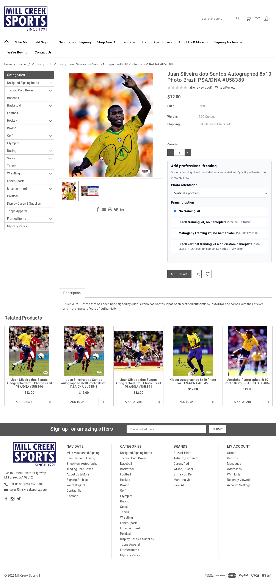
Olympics (13, 143)
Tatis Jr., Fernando (186, 458)
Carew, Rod (181, 463)
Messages (234, 463)
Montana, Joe (183, 480)
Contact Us (43, 52)
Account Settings (239, 485)
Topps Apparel (17, 211)
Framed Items (16, 218)
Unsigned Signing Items (23, 83)
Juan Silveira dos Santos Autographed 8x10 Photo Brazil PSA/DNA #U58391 (138, 383)
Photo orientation (184, 185)
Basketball (14, 105)
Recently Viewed (238, 480)
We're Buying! (18, 52)
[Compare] (257, 18)
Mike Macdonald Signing (33, 42)
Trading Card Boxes (157, 42)
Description (72, 293)
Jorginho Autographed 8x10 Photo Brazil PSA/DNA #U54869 (248, 381)
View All (179, 485)
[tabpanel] (29, 366)
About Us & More (191, 42)
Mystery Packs (17, 226)
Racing (11, 150)
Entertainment (17, 188)
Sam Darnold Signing (75, 42)
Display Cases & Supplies (24, 203)
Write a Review (225, 87)
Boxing (11, 128)
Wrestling (13, 173)
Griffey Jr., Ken (183, 474)
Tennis (11, 166)
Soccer (12, 158)
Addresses (234, 469)
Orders (231, 453)
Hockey (12, 120)
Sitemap (72, 496)
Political (12, 196)
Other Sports (16, 181)
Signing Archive (226, 42)
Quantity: (172, 144)
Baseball (13, 98)
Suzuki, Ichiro (182, 453)
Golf (10, 135)
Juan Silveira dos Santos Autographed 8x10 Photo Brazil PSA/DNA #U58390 (29, 383)
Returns (232, 458)
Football (12, 113)
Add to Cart (24, 401)
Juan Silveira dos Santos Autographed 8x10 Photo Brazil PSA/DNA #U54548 (84, 383)
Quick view (29, 360)
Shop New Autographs (114, 42)
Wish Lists (233, 474)
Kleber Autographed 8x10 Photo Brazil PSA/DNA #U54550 (193, 381)
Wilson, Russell (183, 469)
